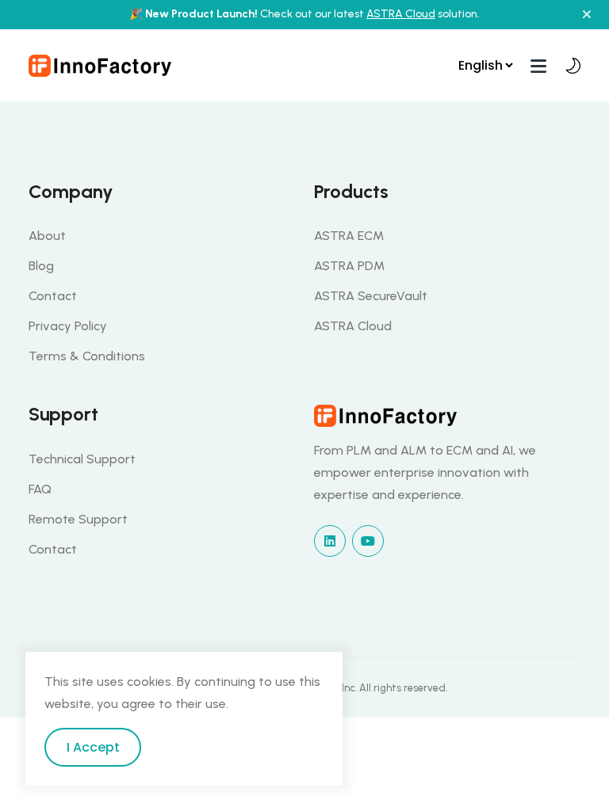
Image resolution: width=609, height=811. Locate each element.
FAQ (40, 489)
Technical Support (82, 458)
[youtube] (368, 541)
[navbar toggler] (538, 65)
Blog (41, 265)
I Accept (93, 747)
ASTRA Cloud (400, 14)
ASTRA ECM (349, 235)
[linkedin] (330, 541)
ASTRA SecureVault (370, 295)
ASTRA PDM (349, 265)
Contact (53, 295)
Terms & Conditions (87, 356)
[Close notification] (586, 14)
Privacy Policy (68, 325)
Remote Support (78, 519)
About (47, 235)
